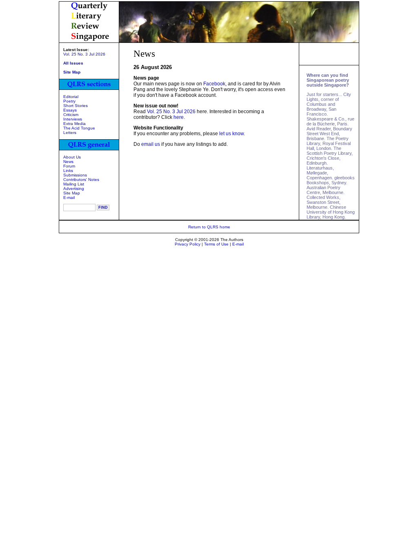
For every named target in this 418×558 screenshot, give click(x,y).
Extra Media (74, 123)
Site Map (71, 193)
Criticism (70, 114)
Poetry (69, 101)
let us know (231, 133)
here (178, 117)
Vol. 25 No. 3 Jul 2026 (84, 54)
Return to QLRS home (209, 227)
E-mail (69, 197)
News (68, 161)
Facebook (214, 84)
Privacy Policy (187, 244)
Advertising (73, 188)
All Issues (73, 63)
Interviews (72, 119)
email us (150, 144)
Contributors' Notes (81, 179)
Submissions (75, 175)
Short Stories (75, 105)
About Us (72, 157)
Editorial (70, 96)
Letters (69, 132)
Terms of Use (216, 244)
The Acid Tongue (79, 128)
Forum (69, 166)
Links (68, 170)
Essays (70, 110)
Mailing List (73, 184)
